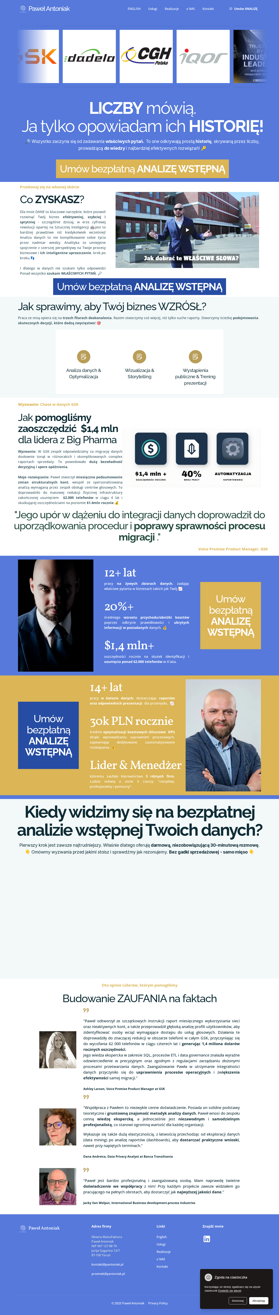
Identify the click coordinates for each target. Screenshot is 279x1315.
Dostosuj (238, 1300)
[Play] (187, 230)
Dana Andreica (94, 1156)
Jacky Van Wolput (96, 1203)
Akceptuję (258, 1300)
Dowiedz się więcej (229, 1290)
